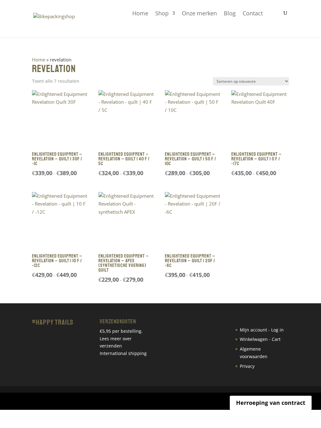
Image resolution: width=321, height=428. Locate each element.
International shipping (123, 353)
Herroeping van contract (270, 402)
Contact (253, 13)
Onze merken (199, 13)
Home (140, 13)
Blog (230, 13)
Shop (162, 13)
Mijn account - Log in (262, 330)
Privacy (247, 366)
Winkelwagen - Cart (260, 339)
